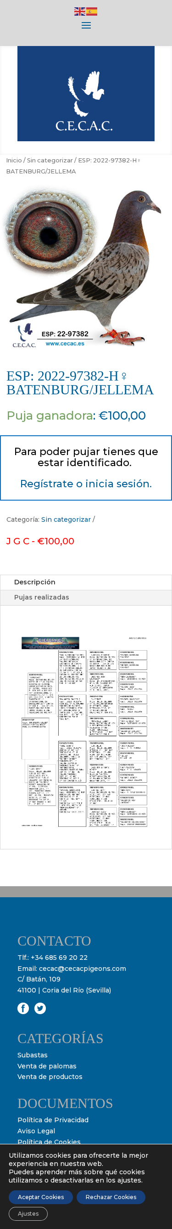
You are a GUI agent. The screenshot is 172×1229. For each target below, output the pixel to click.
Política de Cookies (49, 1142)
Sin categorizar (50, 160)
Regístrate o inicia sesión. (86, 484)
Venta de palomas (47, 1066)
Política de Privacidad (53, 1120)
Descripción (34, 582)
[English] (80, 11)
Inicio (14, 160)
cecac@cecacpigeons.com (82, 968)
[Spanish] (92, 11)
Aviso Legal (36, 1131)
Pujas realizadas (41, 597)
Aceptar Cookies (41, 1197)
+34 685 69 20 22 (59, 957)
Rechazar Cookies (111, 1197)
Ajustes (28, 1213)
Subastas (32, 1055)
